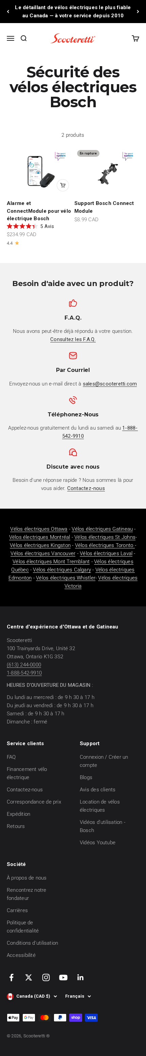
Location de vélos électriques (100, 806)
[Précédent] (8, 11)
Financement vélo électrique (27, 773)
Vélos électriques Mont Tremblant (51, 562)
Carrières (17, 910)
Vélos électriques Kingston (40, 545)
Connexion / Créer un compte (104, 761)
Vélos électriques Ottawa (38, 529)
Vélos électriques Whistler (65, 578)
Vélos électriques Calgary (62, 570)
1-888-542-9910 (24, 673)
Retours (16, 826)
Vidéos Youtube (97, 843)
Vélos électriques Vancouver (43, 553)
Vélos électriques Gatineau (102, 529)
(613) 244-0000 (24, 665)
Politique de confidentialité (23, 927)
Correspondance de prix (34, 802)
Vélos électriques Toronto (105, 545)
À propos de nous (27, 878)
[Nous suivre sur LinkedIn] (80, 977)
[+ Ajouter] (63, 185)
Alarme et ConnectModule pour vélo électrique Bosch (39, 211)
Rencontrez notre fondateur (27, 894)
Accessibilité (21, 955)
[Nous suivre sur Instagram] (46, 977)
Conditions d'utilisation (32, 943)
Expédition (18, 814)
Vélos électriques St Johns (104, 537)
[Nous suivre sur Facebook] (11, 977)
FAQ (11, 757)
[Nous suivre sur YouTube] (63, 977)
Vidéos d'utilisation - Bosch (102, 826)
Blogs (86, 777)
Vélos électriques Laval (106, 553)
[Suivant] (138, 11)
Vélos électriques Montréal (39, 537)
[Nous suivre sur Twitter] (28, 977)
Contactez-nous (25, 790)
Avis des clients (98, 790)
